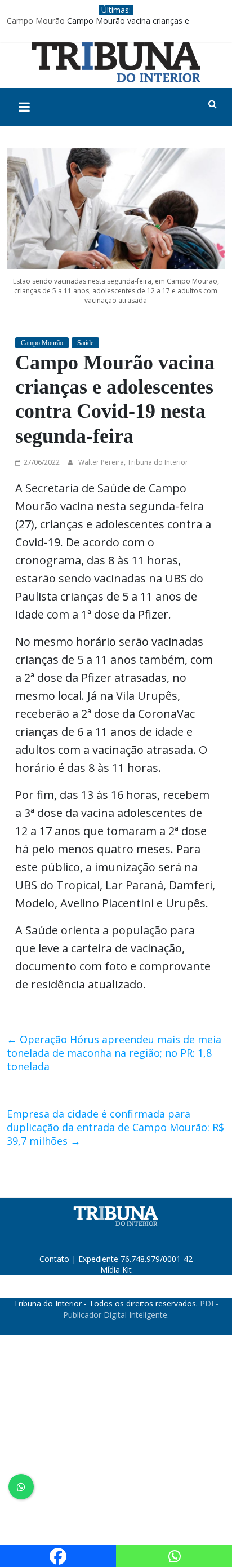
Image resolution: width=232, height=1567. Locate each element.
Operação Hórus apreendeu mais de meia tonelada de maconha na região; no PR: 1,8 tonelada (114, 1052)
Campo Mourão (36, 20)
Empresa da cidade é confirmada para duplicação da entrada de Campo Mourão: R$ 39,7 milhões (115, 1127)
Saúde (85, 343)
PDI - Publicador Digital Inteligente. (140, 1309)
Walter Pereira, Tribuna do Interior (133, 462)
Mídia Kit (116, 1269)
